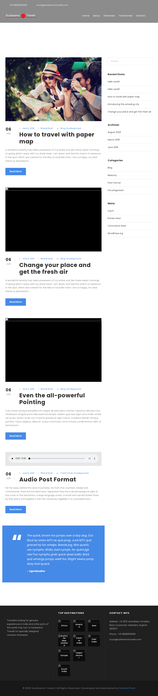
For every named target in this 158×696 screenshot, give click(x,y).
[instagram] (152, 5)
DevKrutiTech (127, 688)
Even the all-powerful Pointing (52, 398)
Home (86, 15)
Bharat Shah (47, 128)
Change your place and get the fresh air (55, 268)
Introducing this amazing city (123, 104)
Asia (94, 625)
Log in (111, 210)
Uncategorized (73, 128)
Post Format (67, 473)
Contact (141, 15)
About (96, 15)
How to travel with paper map (56, 137)
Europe (64, 655)
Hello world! (114, 81)
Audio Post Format (47, 479)
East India (94, 640)
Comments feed (117, 225)
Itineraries (109, 15)
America (79, 625)
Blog (63, 128)
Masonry (112, 175)
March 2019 (114, 139)
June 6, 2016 (28, 128)
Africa (64, 625)
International (79, 655)
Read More (16, 171)
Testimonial (125, 15)
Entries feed (114, 218)
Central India (79, 640)
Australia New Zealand (64, 640)
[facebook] (147, 5)
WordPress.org (115, 233)
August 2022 (114, 132)
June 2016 (113, 147)
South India (64, 670)
